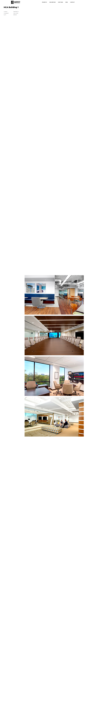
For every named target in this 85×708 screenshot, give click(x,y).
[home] (15, 2)
